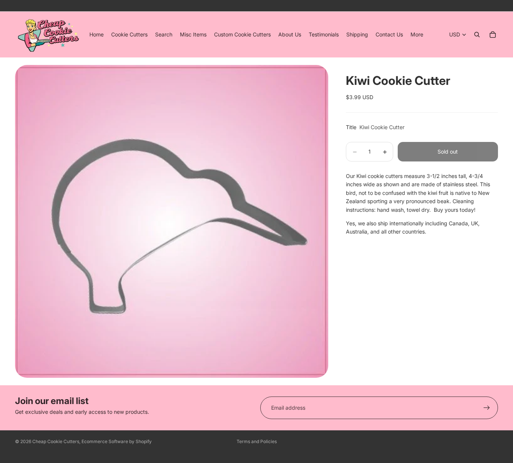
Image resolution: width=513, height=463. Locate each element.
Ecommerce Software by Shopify (116, 441)
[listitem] (417, 34)
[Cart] (492, 34)
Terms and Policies (257, 441)
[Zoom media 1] (171, 221)
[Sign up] (487, 408)
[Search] (477, 34)
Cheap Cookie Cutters (55, 441)
